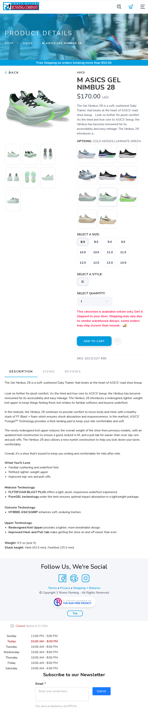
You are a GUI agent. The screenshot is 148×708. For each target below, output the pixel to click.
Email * (40, 684)
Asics (28, 43)
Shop (9, 43)
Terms (52, 588)
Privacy (65, 588)
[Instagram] (85, 578)
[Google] (74, 578)
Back (13, 72)
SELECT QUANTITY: (91, 293)
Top (75, 613)
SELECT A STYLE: (90, 274)
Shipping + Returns (86, 588)
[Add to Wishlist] (117, 341)
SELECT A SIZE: (88, 234)
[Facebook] (62, 578)
